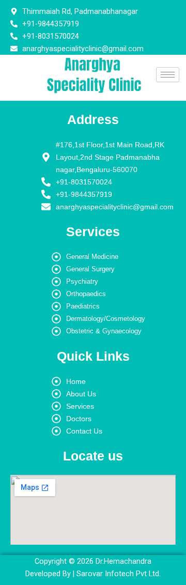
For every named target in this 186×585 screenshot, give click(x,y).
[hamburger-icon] (167, 74)
